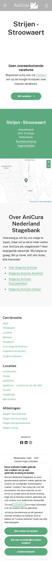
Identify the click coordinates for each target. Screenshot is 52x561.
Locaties (7, 332)
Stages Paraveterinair (14, 413)
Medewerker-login (22, 458)
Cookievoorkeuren (26, 551)
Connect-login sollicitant (26, 461)
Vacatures (8, 341)
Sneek (6, 376)
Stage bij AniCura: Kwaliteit (26, 273)
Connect (41, 75)
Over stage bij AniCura (23, 267)
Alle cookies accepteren (26, 531)
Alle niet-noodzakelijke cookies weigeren (26, 541)
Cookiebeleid (18, 504)
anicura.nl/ (26, 437)
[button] (46, 5)
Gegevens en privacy (14, 351)
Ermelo (7, 390)
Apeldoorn (8, 380)
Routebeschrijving (26, 141)
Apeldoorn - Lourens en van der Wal (22, 385)
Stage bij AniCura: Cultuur (25, 289)
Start (5, 323)
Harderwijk (9, 394)
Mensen (7, 337)
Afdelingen (9, 327)
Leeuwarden (9, 371)
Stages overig (10, 427)
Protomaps (33, 201)
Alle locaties (9, 399)
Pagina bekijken (26, 145)
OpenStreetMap (45, 201)
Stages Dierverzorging (15, 418)
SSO (36, 458)
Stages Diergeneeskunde (17, 423)
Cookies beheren (12, 356)
